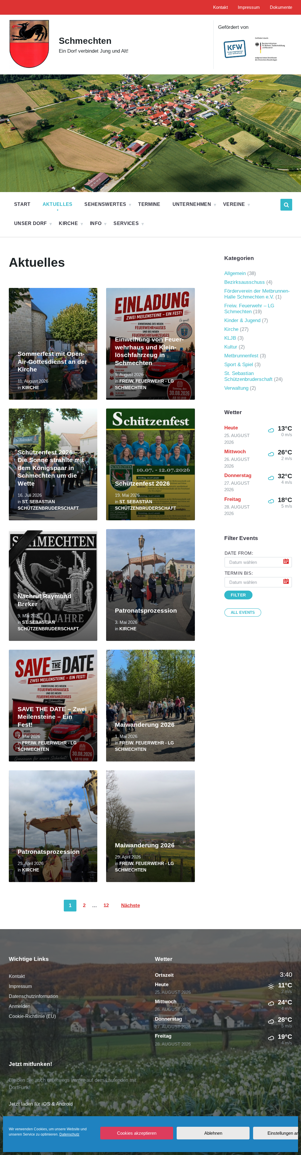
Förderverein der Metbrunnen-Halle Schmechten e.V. (257, 294)
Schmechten (85, 41)
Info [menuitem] (95, 223)
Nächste (130, 905)
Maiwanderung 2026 (145, 724)
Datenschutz (69, 1134)
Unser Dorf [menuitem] (30, 223)
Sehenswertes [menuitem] (105, 204)
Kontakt (17, 976)
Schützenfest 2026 (142, 483)
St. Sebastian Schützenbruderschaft (248, 376)
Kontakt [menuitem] (220, 7)
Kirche (30, 387)
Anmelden (19, 1006)
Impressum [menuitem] (249, 7)
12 (106, 905)
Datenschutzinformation (33, 996)
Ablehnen (213, 1133)
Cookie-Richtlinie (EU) (32, 1016)
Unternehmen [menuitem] (192, 204)
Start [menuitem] (22, 204)
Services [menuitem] (126, 223)
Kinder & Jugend (242, 320)
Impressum (20, 986)
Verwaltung (236, 388)
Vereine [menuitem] (234, 204)
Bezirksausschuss (244, 282)
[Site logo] (29, 67)
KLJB (230, 338)
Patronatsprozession (146, 610)
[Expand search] (286, 205)
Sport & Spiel (238, 364)
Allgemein (235, 273)
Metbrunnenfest (241, 356)
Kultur (230, 347)
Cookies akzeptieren (136, 1133)
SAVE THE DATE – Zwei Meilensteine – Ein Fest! (52, 717)
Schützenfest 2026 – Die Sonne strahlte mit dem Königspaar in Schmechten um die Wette (51, 468)
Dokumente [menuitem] (281, 7)
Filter (238, 595)
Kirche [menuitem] (68, 223)
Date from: (239, 553)
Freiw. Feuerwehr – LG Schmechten (249, 308)
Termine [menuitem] (149, 204)
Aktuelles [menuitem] (58, 204)
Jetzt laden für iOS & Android (41, 1104)
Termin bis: (239, 573)
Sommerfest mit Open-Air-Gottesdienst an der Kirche (52, 361)
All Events (243, 612)
